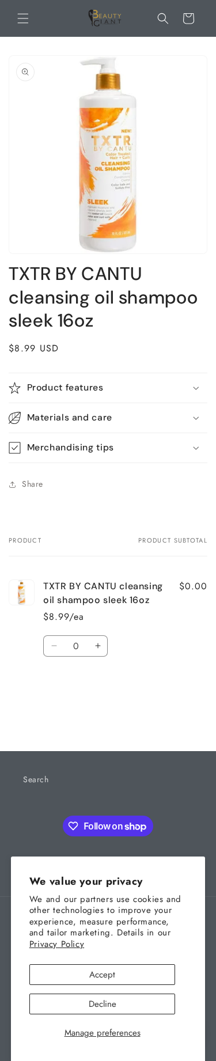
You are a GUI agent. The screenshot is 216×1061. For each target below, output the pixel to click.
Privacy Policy (56, 944)
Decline (102, 1004)
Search (36, 779)
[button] (23, 18)
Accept (102, 974)
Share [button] (32, 484)
